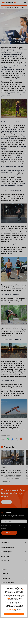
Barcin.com (5, 425)
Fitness (6, 7)
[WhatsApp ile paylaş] (8, 439)
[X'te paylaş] (16, 439)
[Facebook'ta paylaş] (12, 439)
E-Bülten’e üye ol (9, 532)
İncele (6, 502)
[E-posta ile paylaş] (21, 439)
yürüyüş (14, 131)
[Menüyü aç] (25, 2)
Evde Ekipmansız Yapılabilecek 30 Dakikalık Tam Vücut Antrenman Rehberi (12, 472)
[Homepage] (3, 3)
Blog (2, 7)
